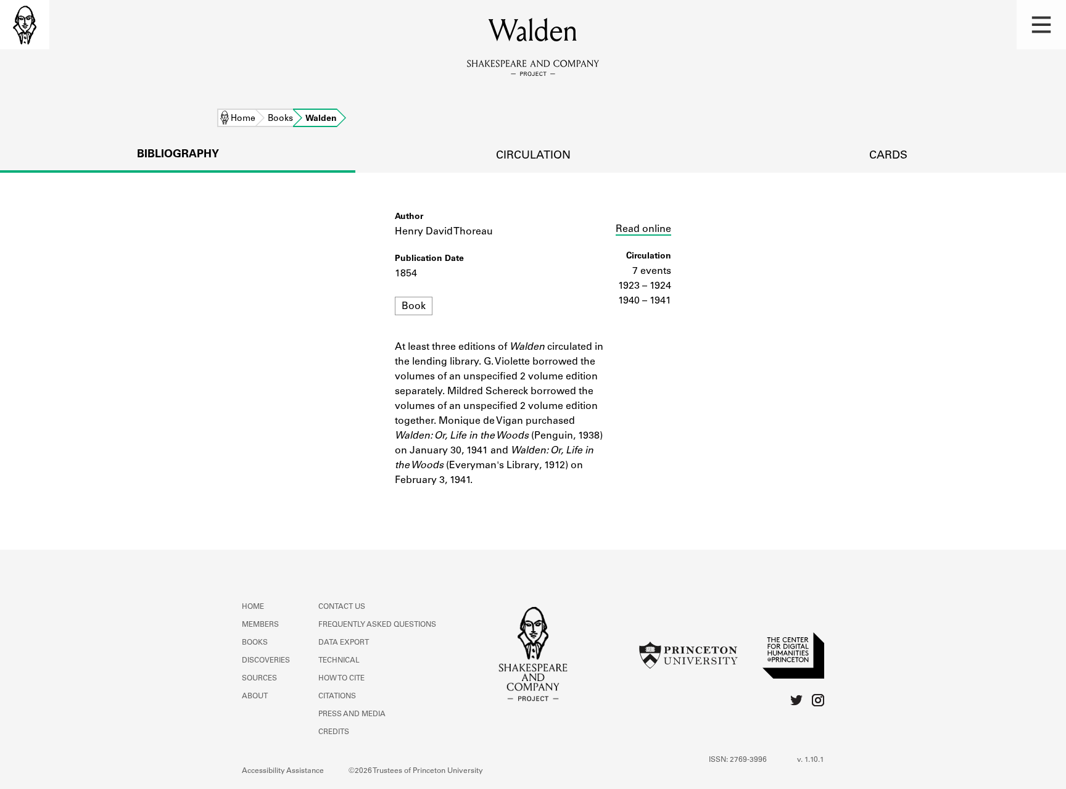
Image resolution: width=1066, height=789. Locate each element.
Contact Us (341, 607)
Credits (333, 732)
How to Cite (341, 678)
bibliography (178, 154)
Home (243, 119)
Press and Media (352, 714)
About (255, 696)
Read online (643, 229)
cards (888, 156)
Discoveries (266, 660)
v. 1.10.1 (810, 760)
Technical (339, 660)
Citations (337, 696)
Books (280, 119)
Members (260, 625)
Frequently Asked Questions (377, 625)
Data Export (343, 642)
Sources (259, 678)
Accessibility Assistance (283, 771)
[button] (1041, 24)
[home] (24, 24)
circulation (533, 156)
